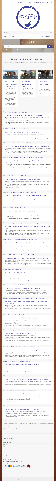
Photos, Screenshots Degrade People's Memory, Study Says (22, 409)
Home (42, 36)
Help (25, 2)
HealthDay (12, 428)
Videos (20, 50)
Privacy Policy (6, 450)
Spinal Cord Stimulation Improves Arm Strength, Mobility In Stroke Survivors (26, 379)
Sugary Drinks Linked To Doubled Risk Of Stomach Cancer (21, 318)
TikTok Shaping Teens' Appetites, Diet (15, 273)
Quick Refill (30, 2)
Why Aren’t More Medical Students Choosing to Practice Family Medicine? (11, 83)
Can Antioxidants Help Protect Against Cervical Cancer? (45, 82)
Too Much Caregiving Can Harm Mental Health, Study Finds (22, 364)
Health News (11, 50)
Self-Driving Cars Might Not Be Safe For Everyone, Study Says (22, 288)
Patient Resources (7, 442)
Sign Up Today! (45, 2)
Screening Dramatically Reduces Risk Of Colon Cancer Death (22, 179)
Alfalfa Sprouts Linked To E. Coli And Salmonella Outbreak (22, 132)
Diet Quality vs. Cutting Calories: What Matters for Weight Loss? (27, 83)
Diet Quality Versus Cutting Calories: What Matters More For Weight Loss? (26, 243)
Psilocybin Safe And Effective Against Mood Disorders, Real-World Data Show (27, 258)
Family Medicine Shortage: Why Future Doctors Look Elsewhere (23, 115)
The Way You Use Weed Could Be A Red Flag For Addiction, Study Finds (25, 195)
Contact (5, 444)
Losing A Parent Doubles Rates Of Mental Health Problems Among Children (27, 146)
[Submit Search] (49, 46)
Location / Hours (37, 2)
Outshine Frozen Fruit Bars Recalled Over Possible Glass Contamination (25, 394)
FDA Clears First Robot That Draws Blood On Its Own (20, 211)
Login (51, 2)
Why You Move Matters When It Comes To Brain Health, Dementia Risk (25, 350)
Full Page (12, 123)
